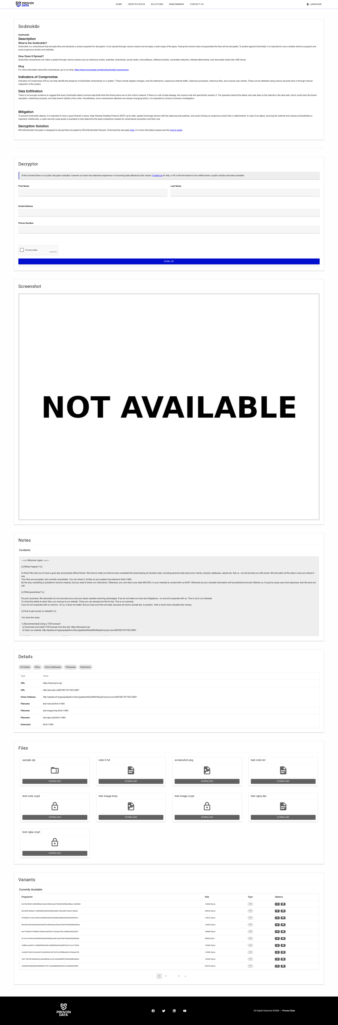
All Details (25, 667)
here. (132, 130)
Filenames (71, 667)
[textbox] (92, 192)
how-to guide (176, 130)
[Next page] (185, 976)
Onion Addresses (53, 667)
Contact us (157, 175)
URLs (37, 667)
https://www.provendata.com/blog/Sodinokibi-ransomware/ (101, 70)
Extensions (85, 667)
